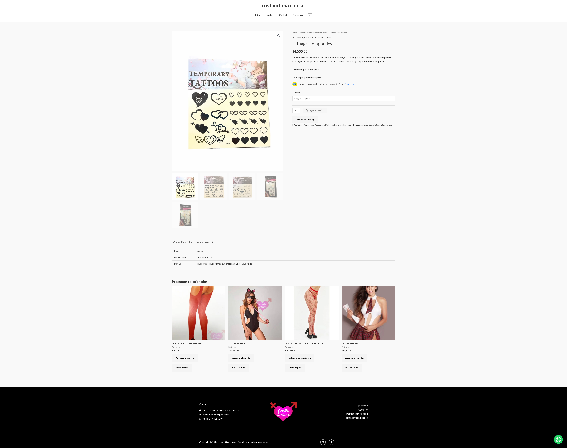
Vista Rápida (182, 367)
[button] (278, 35)
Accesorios (297, 37)
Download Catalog (305, 119)
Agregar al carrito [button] (185, 358)
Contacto (283, 15)
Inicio (258, 15)
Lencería (303, 32)
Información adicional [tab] (183, 242)
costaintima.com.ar (283, 5)
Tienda (268, 15)
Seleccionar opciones (300, 358)
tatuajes (377, 125)
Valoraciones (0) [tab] (205, 242)
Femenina (312, 32)
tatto (371, 125)
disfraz (365, 125)
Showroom (298, 15)
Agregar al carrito (315, 110)
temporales (387, 125)
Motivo (296, 92)
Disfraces (322, 32)
